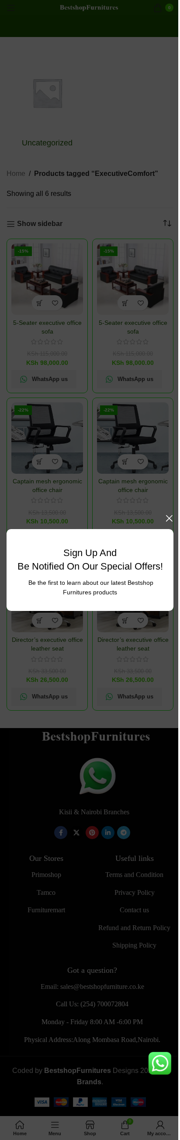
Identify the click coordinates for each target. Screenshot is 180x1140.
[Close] (169, 518)
